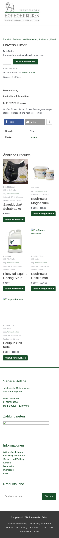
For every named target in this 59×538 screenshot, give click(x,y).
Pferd (53, 39)
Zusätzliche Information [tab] (16, 96)
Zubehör (7, 39)
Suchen (49, 496)
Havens (33, 137)
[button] (14, 122)
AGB (5, 473)
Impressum (8, 470)
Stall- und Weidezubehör (25, 39)
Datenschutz (9, 466)
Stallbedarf (43, 39)
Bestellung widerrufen (14, 455)
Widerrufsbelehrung (13, 452)
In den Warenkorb (25, 61)
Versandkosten (28, 72)
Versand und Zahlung (14, 459)
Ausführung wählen (43, 213)
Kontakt (7, 463)
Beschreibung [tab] (10, 90)
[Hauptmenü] (52, 12)
